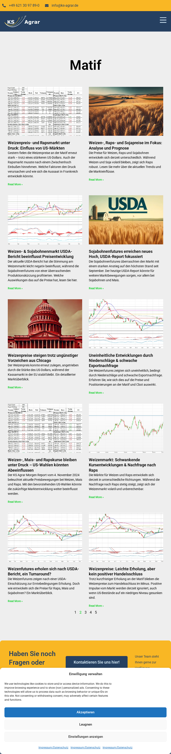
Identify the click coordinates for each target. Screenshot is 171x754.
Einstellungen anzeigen (85, 737)
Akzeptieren (85, 712)
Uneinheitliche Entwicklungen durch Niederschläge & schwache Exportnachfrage (121, 360)
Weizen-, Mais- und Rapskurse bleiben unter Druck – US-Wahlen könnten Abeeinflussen (42, 465)
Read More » (15, 184)
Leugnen (85, 724)
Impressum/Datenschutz (53, 747)
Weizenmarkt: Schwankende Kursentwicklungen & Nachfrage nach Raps (122, 465)
